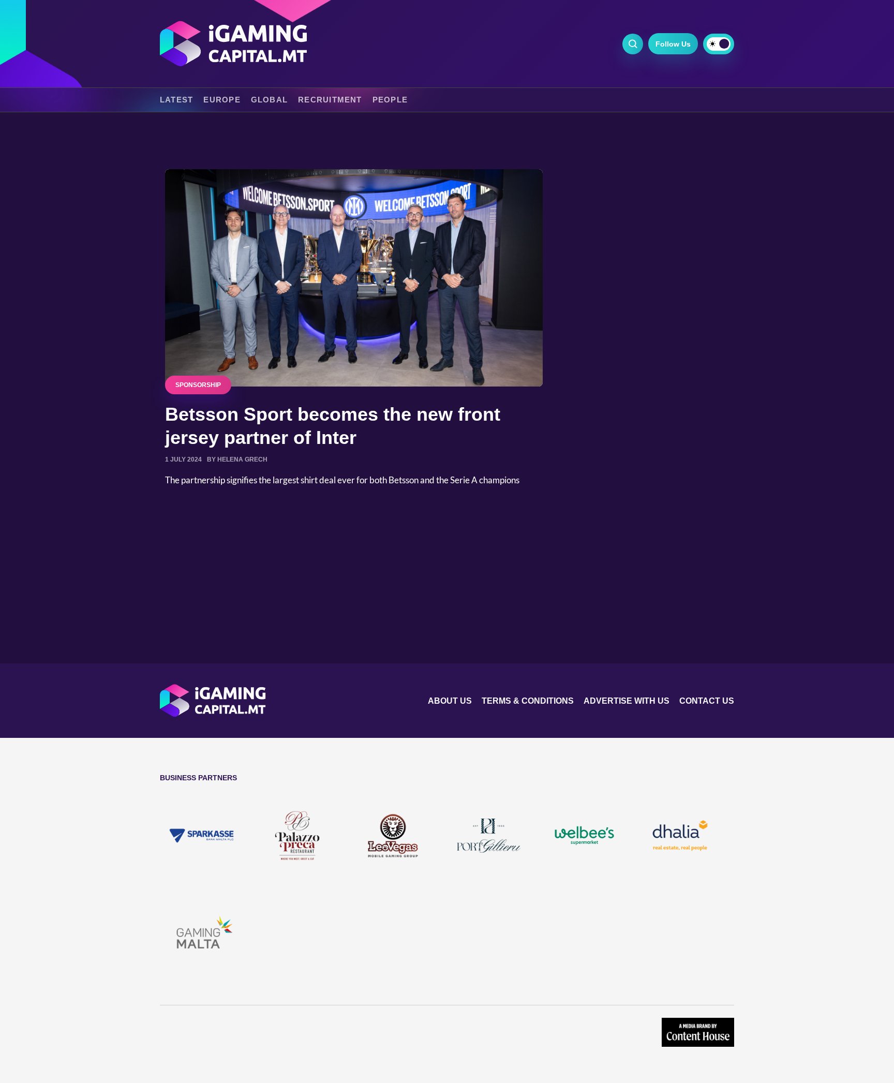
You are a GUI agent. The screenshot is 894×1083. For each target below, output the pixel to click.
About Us (450, 700)
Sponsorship (198, 385)
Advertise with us (626, 700)
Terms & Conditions (528, 700)
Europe (221, 100)
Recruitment (330, 100)
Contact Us (706, 700)
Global (269, 100)
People (390, 100)
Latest (176, 100)
